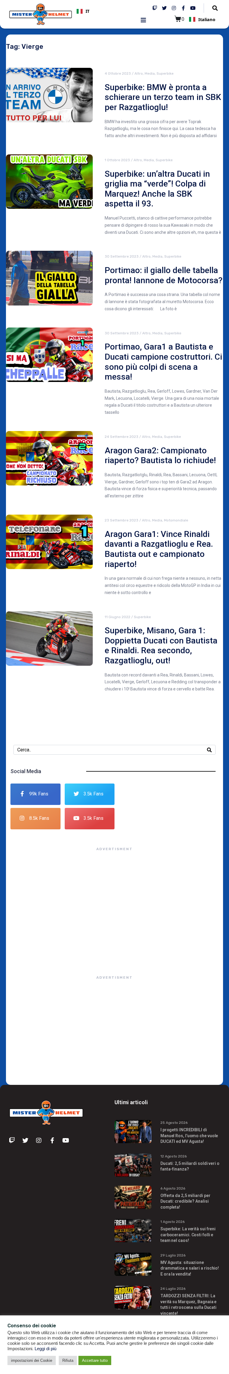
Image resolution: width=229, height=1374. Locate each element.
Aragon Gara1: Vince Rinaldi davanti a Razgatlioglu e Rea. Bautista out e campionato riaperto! (159, 549)
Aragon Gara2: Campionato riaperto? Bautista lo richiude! (160, 456)
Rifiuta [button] (67, 1360)
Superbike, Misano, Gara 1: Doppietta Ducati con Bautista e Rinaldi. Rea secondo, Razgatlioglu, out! (161, 645)
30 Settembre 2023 (122, 256)
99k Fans (38, 794)
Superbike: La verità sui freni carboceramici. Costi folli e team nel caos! (188, 1234)
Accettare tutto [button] (95, 1360)
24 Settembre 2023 (121, 437)
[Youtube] (193, 8)
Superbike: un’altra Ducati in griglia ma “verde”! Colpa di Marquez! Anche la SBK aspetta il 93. (157, 189)
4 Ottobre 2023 (118, 73)
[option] (109, 11)
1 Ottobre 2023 (117, 160)
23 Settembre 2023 (121, 520)
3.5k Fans (93, 794)
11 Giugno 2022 (117, 617)
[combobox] (109, 11)
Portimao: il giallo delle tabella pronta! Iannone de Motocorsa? (163, 275)
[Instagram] (174, 8)
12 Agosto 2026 (173, 1156)
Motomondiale (176, 520)
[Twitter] (164, 8)
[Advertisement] (114, 907)
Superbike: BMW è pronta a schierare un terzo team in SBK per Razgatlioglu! (163, 97)
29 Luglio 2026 (172, 1255)
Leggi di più (45, 1348)
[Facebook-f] (183, 8)
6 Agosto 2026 (172, 1188)
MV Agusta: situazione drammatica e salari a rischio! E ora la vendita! (189, 1268)
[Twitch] (155, 8)
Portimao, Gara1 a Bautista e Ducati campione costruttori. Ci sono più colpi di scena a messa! (163, 362)
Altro (138, 73)
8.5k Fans (39, 818)
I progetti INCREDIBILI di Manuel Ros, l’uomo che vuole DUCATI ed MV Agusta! (189, 1135)
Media (150, 73)
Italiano (206, 19)
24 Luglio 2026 (172, 1289)
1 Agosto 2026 (172, 1222)
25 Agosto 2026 (174, 1123)
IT (87, 11)
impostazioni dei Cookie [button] (31, 1360)
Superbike (165, 73)
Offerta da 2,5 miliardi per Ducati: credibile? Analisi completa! (185, 1201)
